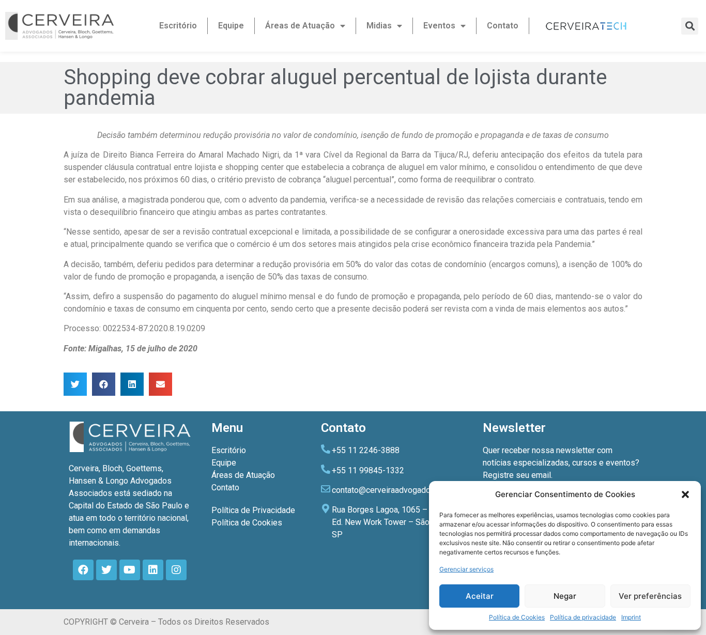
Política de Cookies (517, 617)
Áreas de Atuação (300, 25)
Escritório (178, 25)
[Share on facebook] (103, 384)
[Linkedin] (153, 570)
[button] (685, 494)
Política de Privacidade (253, 510)
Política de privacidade (583, 617)
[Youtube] (129, 570)
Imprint (631, 617)
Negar (565, 596)
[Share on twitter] (75, 384)
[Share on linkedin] (132, 384)
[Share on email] (160, 384)
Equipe (231, 25)
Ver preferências (650, 596)
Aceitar (480, 596)
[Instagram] (176, 570)
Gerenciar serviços (466, 569)
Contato (502, 25)
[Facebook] (83, 570)
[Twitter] (106, 570)
